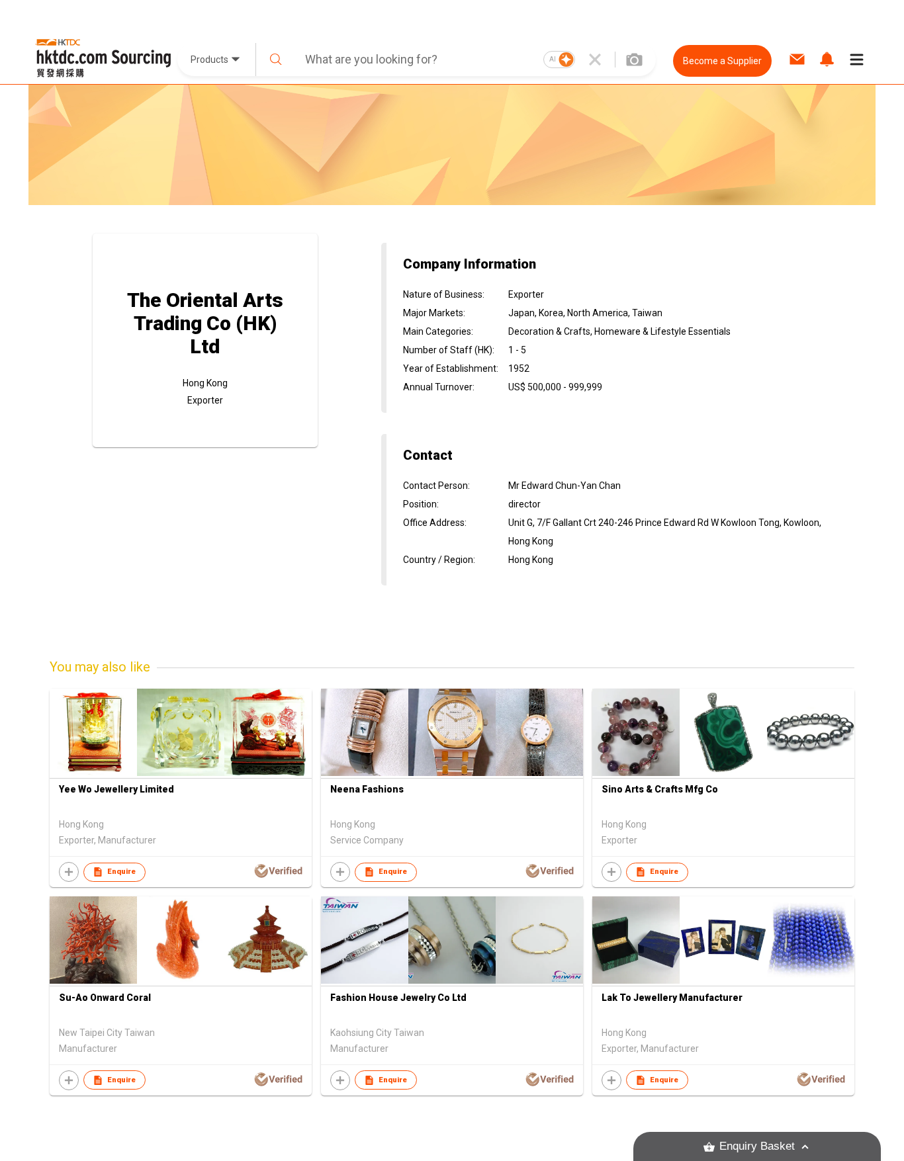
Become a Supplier (722, 61)
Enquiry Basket (757, 1146)
